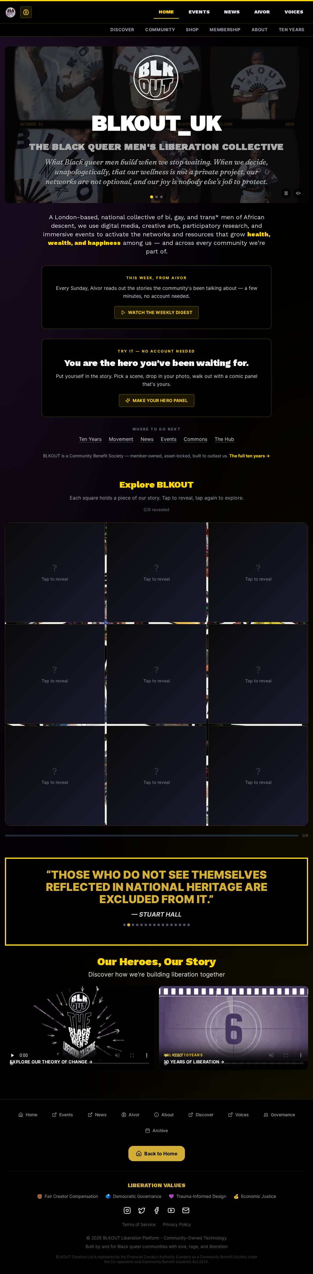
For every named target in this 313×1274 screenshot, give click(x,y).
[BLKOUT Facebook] (156, 1186)
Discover (122, 29)
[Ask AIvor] (26, 12)
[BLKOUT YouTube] (171, 1186)
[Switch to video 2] (156, 196)
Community (160, 29)
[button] (156, 889)
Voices (294, 12)
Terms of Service (139, 1199)
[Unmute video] (298, 193)
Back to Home (161, 1129)
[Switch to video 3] (161, 197)
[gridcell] (55, 572)
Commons (195, 439)
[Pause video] (286, 193)
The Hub (224, 439)
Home (166, 12)
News (231, 12)
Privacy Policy (177, 1199)
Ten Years (291, 29)
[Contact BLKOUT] (186, 1186)
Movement (121, 439)
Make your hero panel (160, 400)
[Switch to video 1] (151, 197)
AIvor (262, 12)
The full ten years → (249, 455)
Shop (192, 29)
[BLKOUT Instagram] (127, 1186)
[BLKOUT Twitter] (141, 1186)
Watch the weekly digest (160, 312)
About (260, 29)
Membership (225, 29)
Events (199, 12)
